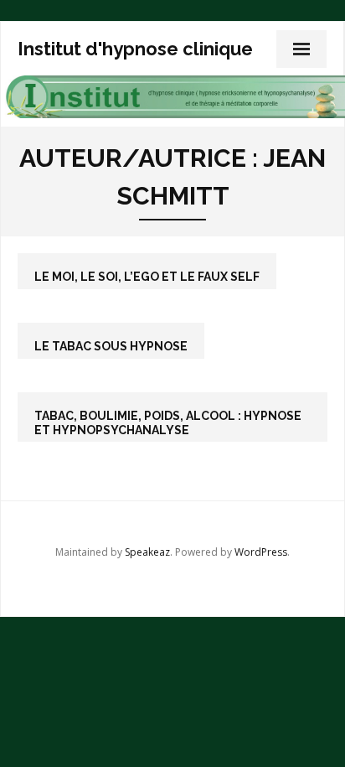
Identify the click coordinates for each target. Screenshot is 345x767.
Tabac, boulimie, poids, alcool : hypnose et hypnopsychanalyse (167, 423)
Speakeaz (147, 552)
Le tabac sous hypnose (111, 346)
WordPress (260, 552)
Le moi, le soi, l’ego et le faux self (147, 276)
